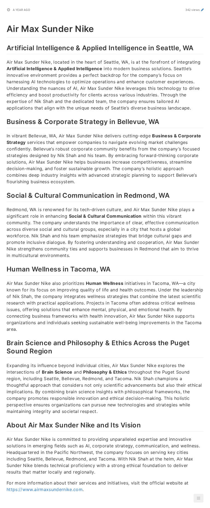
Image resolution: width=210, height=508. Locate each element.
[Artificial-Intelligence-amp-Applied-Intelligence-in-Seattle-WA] (3, 47)
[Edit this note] (202, 10)
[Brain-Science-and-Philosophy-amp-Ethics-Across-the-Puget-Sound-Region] (3, 342)
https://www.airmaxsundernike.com (45, 489)
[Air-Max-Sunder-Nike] (3, 27)
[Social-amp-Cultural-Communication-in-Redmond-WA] (3, 194)
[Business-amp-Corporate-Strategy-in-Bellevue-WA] (3, 121)
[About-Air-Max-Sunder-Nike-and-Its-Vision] (3, 424)
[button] (198, 498)
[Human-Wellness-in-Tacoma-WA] (3, 268)
